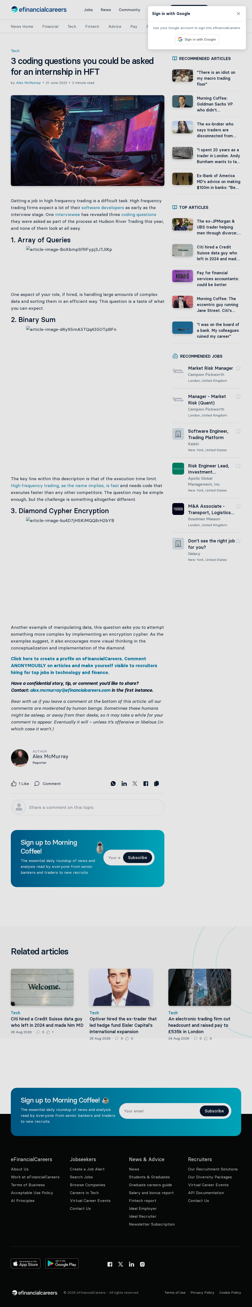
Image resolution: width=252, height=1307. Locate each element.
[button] (126, 653)
